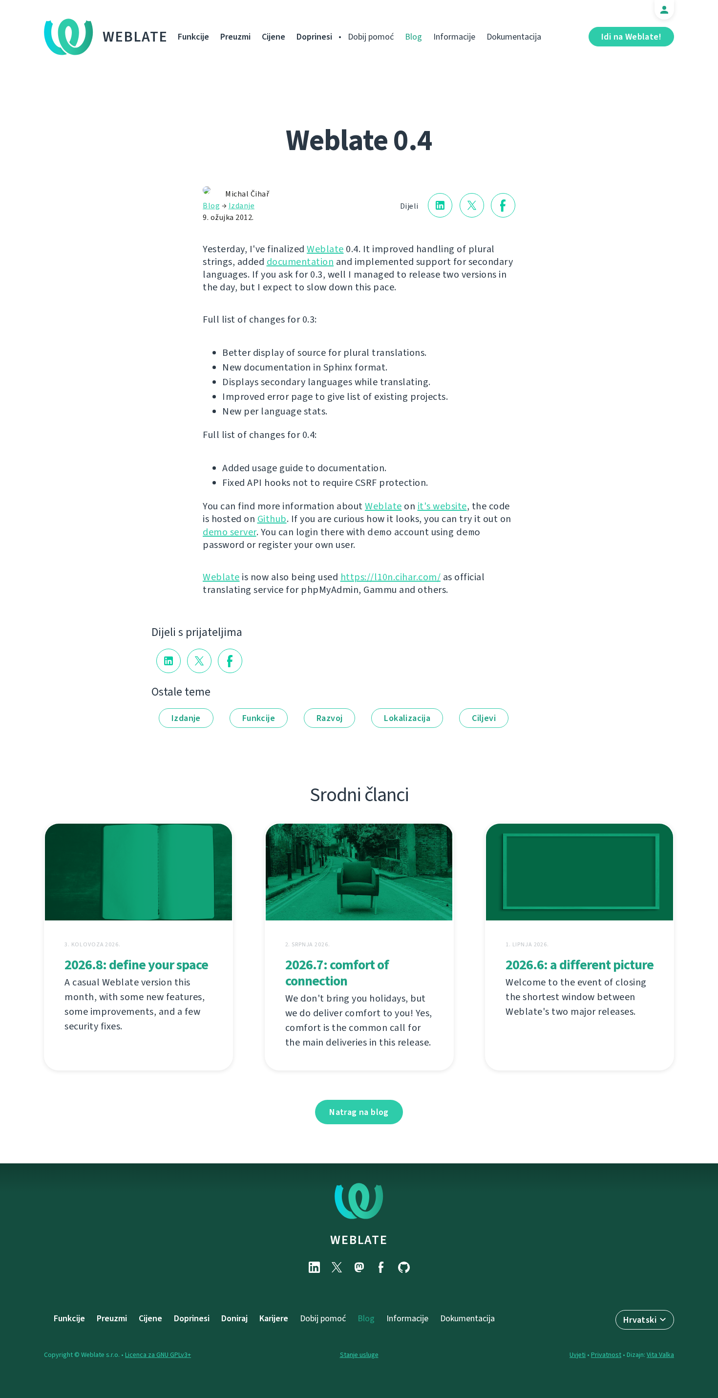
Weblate (135, 36)
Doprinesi (314, 37)
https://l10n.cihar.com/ (390, 577)
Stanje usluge (359, 1354)
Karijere (273, 1318)
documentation (300, 261)
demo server (229, 532)
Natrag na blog (359, 1112)
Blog (413, 37)
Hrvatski (639, 1320)
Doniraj (234, 1318)
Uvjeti (578, 1354)
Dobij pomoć (371, 37)
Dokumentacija (513, 37)
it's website (442, 506)
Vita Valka (660, 1354)
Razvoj (329, 718)
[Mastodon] (359, 1267)
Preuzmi (235, 37)
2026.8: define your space (136, 965)
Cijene (273, 37)
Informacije (454, 37)
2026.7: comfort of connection (337, 973)
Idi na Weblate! (631, 37)
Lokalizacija (407, 718)
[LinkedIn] (314, 1267)
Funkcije (193, 37)
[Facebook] (381, 1267)
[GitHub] (404, 1267)
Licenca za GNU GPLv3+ (158, 1354)
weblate (358, 1239)
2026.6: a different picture (580, 965)
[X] (336, 1267)
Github (272, 518)
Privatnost (606, 1354)
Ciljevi (484, 718)
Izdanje (242, 205)
